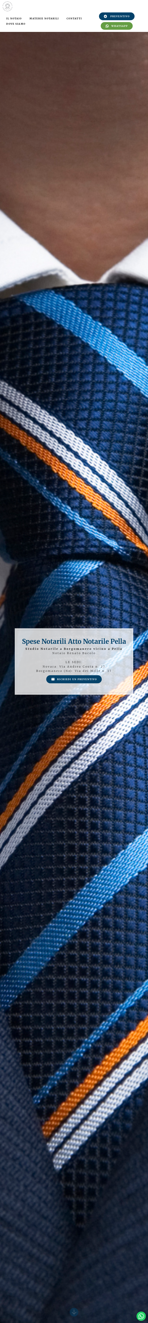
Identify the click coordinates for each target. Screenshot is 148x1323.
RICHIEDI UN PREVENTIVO (77, 679)
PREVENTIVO (120, 16)
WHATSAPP (119, 26)
